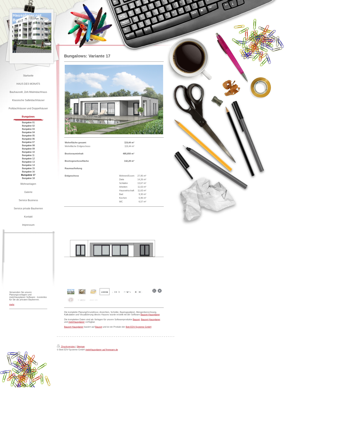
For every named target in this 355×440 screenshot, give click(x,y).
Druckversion (68, 346)
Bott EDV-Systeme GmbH (138, 327)
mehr (11, 304)
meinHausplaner (76, 322)
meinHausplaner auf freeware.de (101, 349)
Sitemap (81, 346)
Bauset (136, 319)
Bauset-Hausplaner (150, 314)
